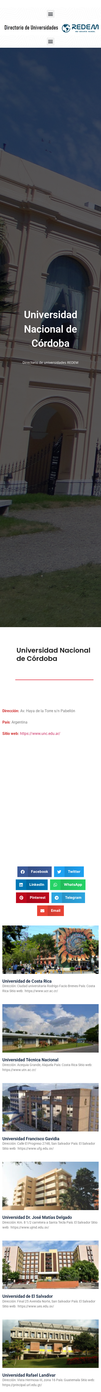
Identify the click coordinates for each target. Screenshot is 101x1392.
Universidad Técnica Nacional (30, 1059)
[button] (50, 14)
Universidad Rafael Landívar (28, 1375)
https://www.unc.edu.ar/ (40, 733)
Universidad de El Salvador (27, 1296)
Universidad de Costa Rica (27, 981)
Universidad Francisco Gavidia (30, 1138)
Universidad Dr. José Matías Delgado (37, 1217)
